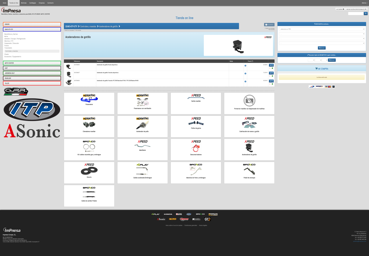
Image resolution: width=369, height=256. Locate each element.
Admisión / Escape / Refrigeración (15, 39)
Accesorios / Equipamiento (12, 57)
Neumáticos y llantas (11, 34)
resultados (269, 24)
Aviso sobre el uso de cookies (174, 225)
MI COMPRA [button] (340, 9)
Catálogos (32, 3)
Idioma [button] (364, 3)
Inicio (4, 3)
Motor (6, 36)
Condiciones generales (190, 225)
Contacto (50, 3)
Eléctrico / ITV (8, 41)
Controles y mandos (11, 51)
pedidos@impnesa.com (359, 241)
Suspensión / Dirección (11, 43)
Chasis (6, 54)
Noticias (24, 3)
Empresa (42, 3)
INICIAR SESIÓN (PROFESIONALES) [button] (356, 9)
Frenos (6, 46)
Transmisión (8, 48)
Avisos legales (203, 225)
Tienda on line (13, 3)
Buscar (322, 48)
